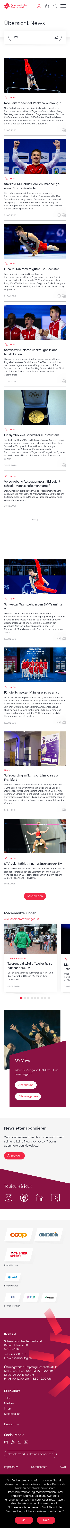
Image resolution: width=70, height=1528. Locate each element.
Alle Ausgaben (28, 1096)
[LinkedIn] (19, 1442)
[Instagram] (6, 1442)
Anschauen (25, 1085)
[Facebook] (13, 1442)
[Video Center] (26, 1442)
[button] (21, 998)
